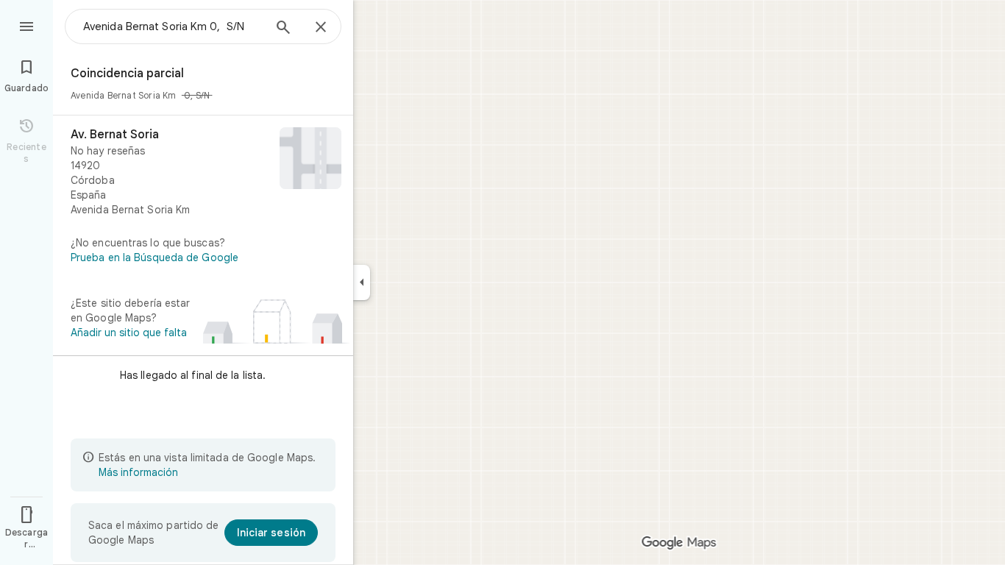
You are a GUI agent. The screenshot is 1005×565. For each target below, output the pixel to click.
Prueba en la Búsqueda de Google (154, 257)
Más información (138, 472)
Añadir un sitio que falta (129, 332)
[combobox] (173, 26)
